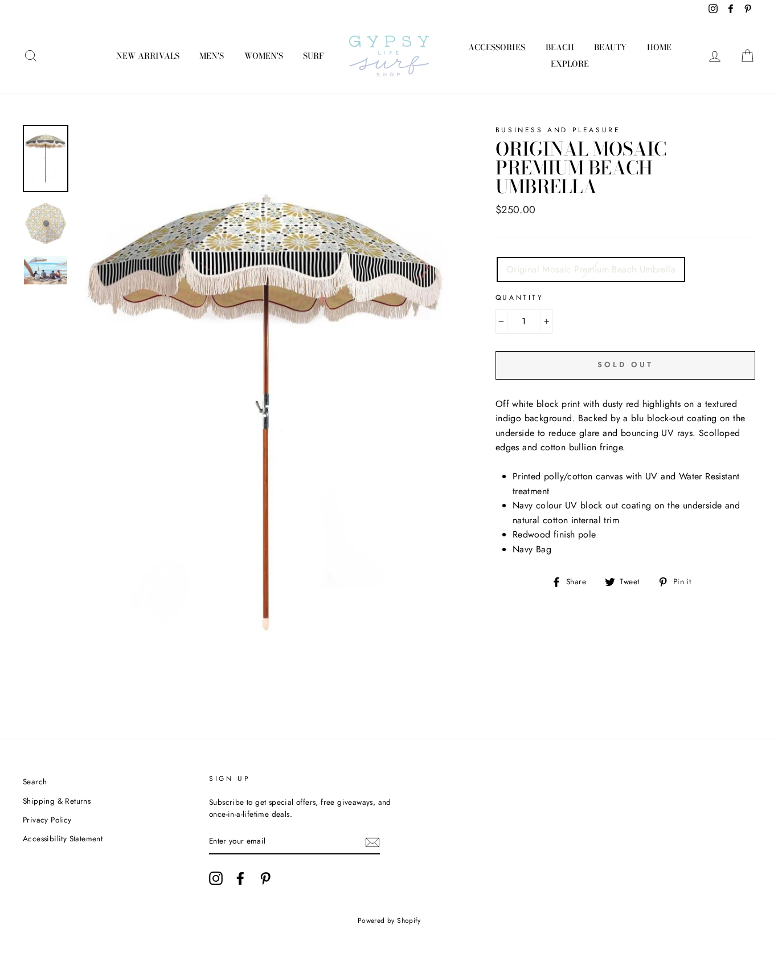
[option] (267, 411)
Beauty (610, 47)
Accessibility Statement (63, 838)
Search (35, 781)
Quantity (520, 297)
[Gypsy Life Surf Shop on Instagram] (216, 878)
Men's (211, 56)
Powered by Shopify (389, 920)
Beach (560, 47)
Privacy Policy (47, 819)
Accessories (496, 47)
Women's (263, 56)
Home (659, 47)
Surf (313, 56)
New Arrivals (147, 56)
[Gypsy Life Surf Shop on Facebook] (240, 878)
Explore (570, 64)
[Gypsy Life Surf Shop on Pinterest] (265, 878)
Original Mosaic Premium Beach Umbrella (590, 269)
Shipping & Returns (57, 801)
